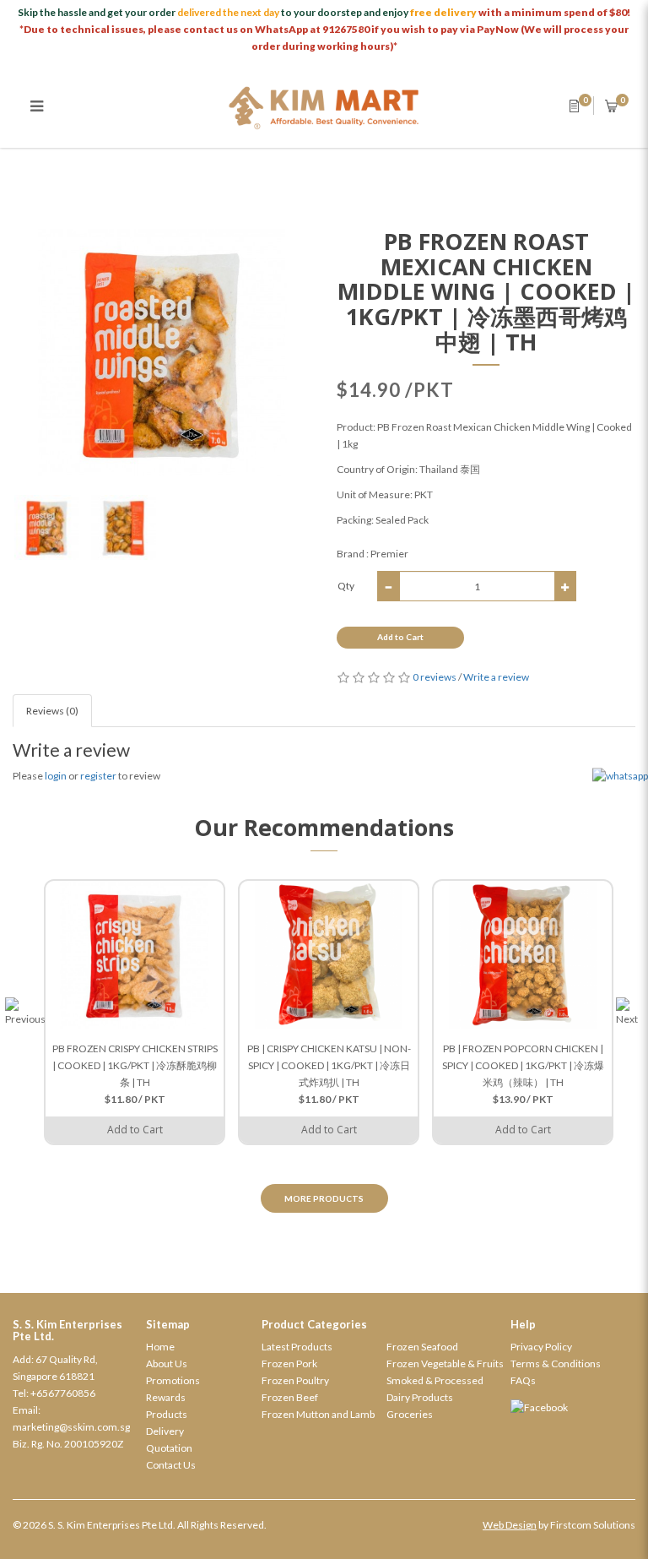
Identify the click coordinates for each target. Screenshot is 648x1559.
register (98, 775)
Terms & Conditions (555, 1363)
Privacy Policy (541, 1346)
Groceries (409, 1414)
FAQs (523, 1380)
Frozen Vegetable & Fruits (445, 1363)
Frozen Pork (289, 1363)
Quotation (169, 1448)
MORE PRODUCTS (324, 1198)
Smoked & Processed (434, 1380)
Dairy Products (419, 1397)
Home (160, 1346)
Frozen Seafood (422, 1346)
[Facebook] (572, 1407)
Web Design (510, 1524)
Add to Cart (400, 637)
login (56, 775)
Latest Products (297, 1346)
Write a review (496, 677)
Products (166, 1414)
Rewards (166, 1397)
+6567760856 (62, 1393)
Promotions (173, 1380)
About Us (166, 1363)
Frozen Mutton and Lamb (318, 1414)
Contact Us (171, 1465)
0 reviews (434, 677)
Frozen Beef (290, 1397)
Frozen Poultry (295, 1380)
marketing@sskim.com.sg (71, 1426)
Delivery (165, 1431)
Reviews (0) (52, 710)
